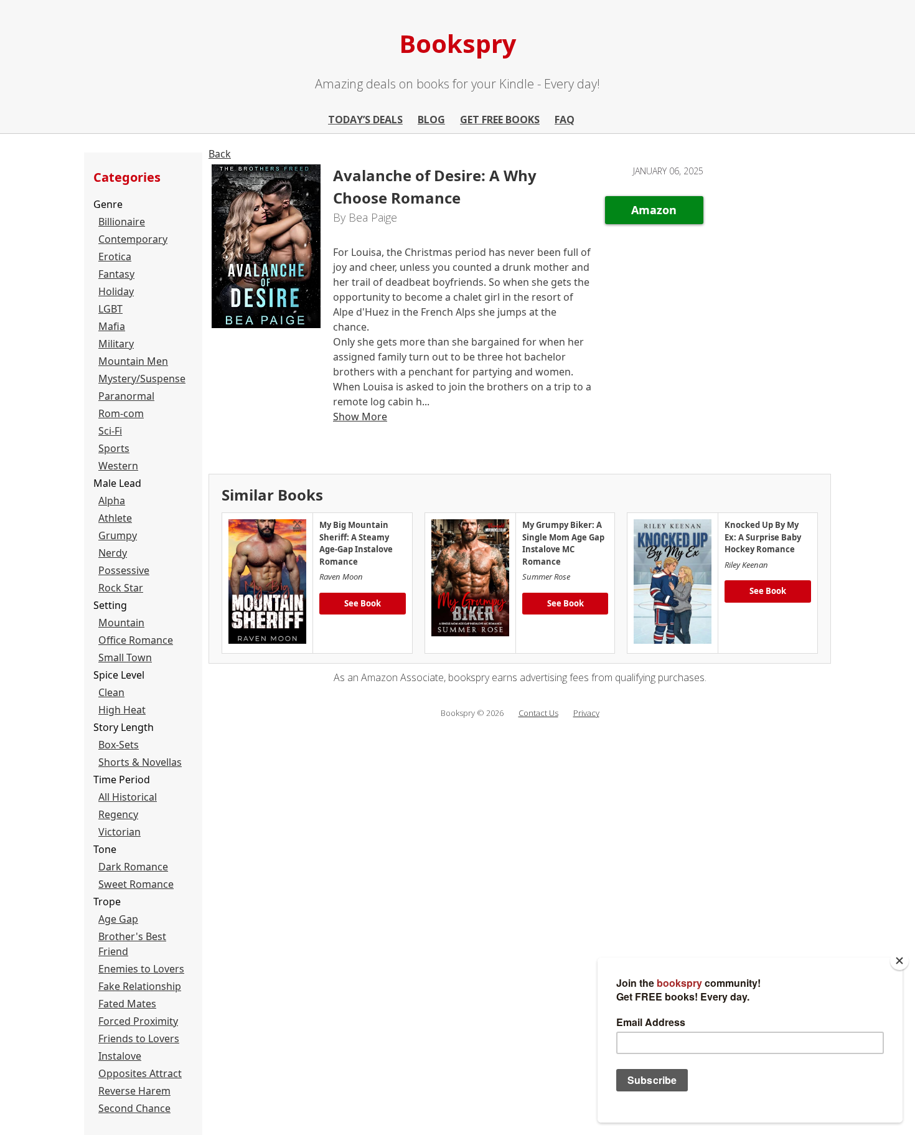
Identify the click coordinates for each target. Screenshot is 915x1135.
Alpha (111, 500)
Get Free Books (500, 119)
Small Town (125, 657)
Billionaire (121, 221)
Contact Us (538, 712)
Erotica (114, 256)
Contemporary (132, 239)
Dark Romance (133, 867)
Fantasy (116, 274)
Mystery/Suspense (141, 378)
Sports (113, 448)
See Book (362, 603)
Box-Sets (118, 744)
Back (220, 154)
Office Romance (135, 640)
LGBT (110, 309)
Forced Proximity (138, 1021)
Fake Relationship (139, 986)
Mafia (111, 326)
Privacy (586, 712)
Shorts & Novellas (140, 762)
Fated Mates (127, 1003)
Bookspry (458, 43)
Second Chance (134, 1108)
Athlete (115, 518)
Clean (111, 692)
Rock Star (120, 588)
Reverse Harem (134, 1091)
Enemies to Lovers (141, 969)
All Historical (127, 797)
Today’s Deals (365, 119)
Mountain (121, 622)
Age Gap (118, 919)
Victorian (119, 832)
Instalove (119, 1056)
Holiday (116, 291)
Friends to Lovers (138, 1038)
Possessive (123, 570)
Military (116, 344)
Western (118, 466)
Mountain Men (133, 361)
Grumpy (117, 535)
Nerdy (112, 553)
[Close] (899, 960)
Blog (431, 119)
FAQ (565, 119)
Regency (118, 814)
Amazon (654, 209)
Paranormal (126, 396)
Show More (360, 416)
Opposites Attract (140, 1073)
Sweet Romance (136, 884)
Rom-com (121, 413)
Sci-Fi (110, 431)
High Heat (122, 710)
